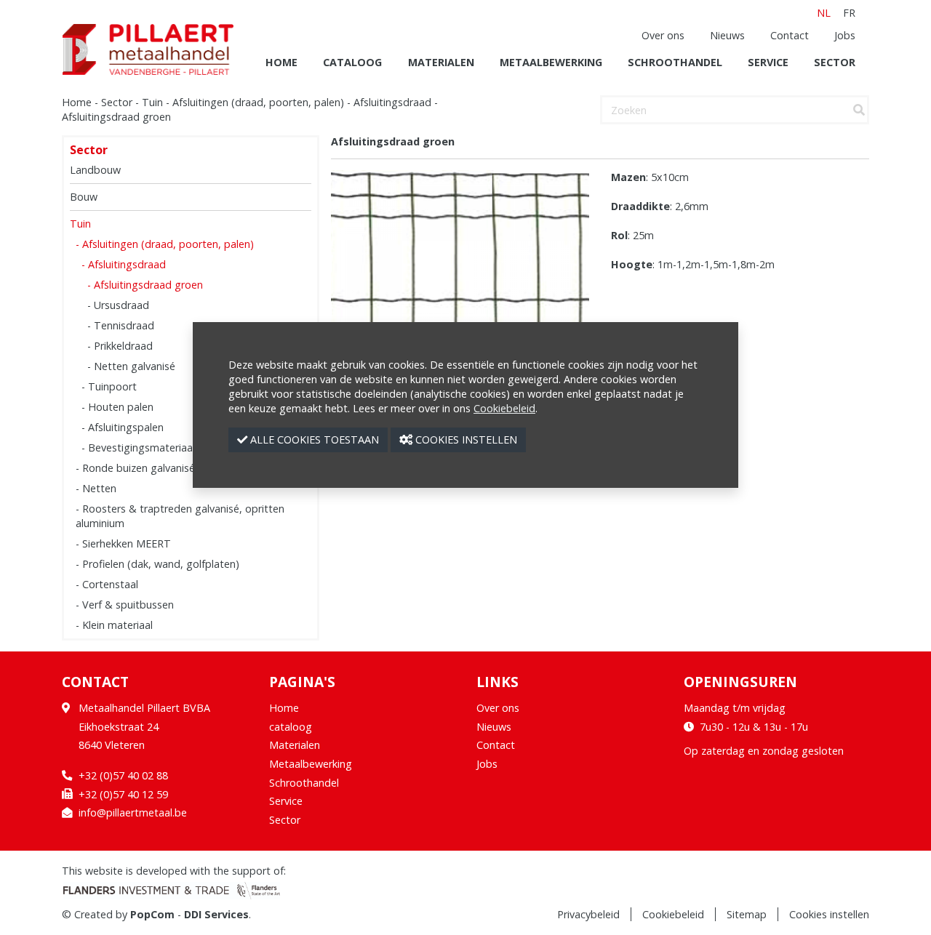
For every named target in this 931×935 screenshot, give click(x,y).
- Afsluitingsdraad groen (145, 285)
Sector (834, 62)
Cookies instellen (829, 914)
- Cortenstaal (107, 584)
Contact (789, 35)
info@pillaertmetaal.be (133, 812)
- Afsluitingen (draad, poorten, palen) (165, 244)
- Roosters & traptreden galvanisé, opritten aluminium (180, 516)
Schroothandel (675, 62)
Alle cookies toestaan (313, 439)
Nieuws (727, 35)
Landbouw (95, 170)
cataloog (352, 62)
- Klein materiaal (114, 625)
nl (824, 13)
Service (768, 62)
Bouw (83, 197)
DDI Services (216, 914)
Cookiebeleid (673, 914)
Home (281, 62)
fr (849, 13)
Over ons (663, 35)
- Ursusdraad (118, 305)
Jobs (844, 35)
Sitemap (747, 914)
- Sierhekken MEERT (123, 543)
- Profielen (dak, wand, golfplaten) (157, 564)
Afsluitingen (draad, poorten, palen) (258, 102)
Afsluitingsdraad (392, 102)
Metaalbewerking (551, 62)
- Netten (96, 488)
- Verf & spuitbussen (125, 604)
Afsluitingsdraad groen (116, 117)
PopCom (152, 914)
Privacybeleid (588, 914)
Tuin (152, 102)
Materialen (441, 62)
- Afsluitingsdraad (123, 264)
